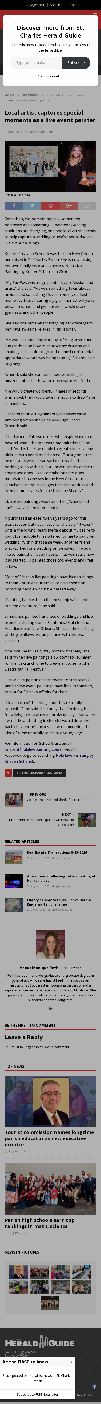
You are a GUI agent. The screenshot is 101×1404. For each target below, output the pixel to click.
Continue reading (50, 76)
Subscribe (76, 62)
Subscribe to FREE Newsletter (37, 1394)
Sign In (55, 5)
